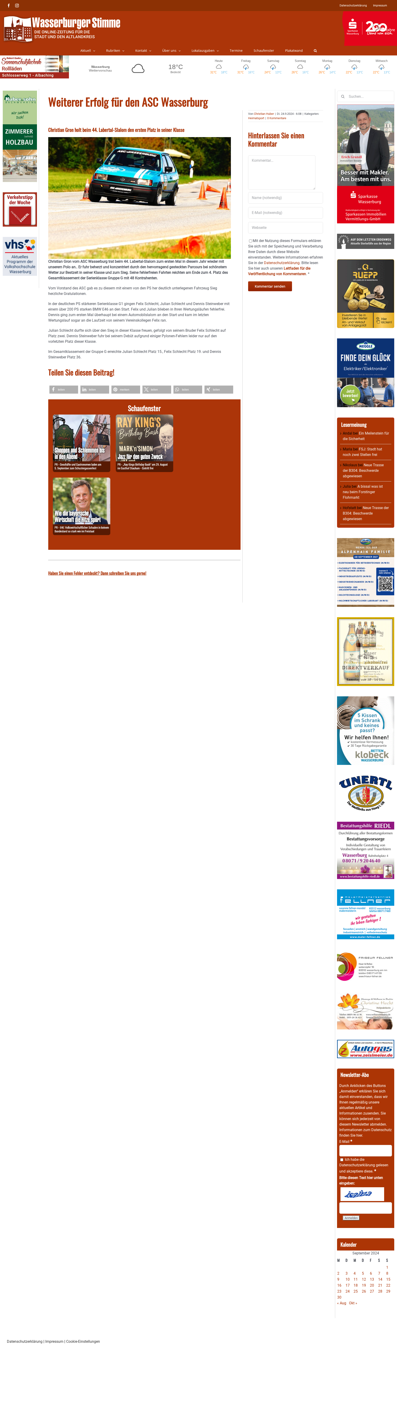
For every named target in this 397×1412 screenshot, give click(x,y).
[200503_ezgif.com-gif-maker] (365, 699)
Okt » (353, 1303)
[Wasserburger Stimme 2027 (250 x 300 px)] (365, 541)
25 (356, 1291)
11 (356, 1279)
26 (364, 1291)
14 (380, 1279)
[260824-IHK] (81, 480)
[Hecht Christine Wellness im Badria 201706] (365, 995)
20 (372, 1285)
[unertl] (365, 778)
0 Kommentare (276, 118)
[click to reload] (362, 1194)
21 (380, 1285)
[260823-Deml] (81, 417)
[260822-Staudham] (144, 417)
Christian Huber (264, 113)
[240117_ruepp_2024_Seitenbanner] (365, 262)
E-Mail (345, 1141)
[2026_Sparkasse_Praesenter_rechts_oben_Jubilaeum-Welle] (369, 13)
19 (364, 1285)
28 (380, 1291)
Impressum (54, 1341)
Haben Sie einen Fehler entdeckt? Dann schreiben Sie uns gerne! (97, 573)
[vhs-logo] (20, 239)
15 (388, 1279)
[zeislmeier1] (365, 1042)
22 (388, 1285)
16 (339, 1285)
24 (348, 1291)
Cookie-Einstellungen (83, 1341)
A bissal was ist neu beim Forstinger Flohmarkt (363, 492)
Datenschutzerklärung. (282, 263)
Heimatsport (256, 118)
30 (339, 1297)
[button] (315, 50)
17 (348, 1285)
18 (356, 1285)
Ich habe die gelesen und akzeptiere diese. (363, 1165)
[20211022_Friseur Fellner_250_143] (365, 952)
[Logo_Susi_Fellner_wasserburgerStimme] (365, 892)
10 (348, 1279)
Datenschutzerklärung (357, 1165)
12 (364, 1279)
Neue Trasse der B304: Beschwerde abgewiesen (363, 470)
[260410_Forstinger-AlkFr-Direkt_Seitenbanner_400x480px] (365, 620)
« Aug (341, 1303)
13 (372, 1279)
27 (372, 1291)
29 (388, 1291)
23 (339, 1291)
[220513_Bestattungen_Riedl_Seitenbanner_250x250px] (365, 824)
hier (359, 1135)
